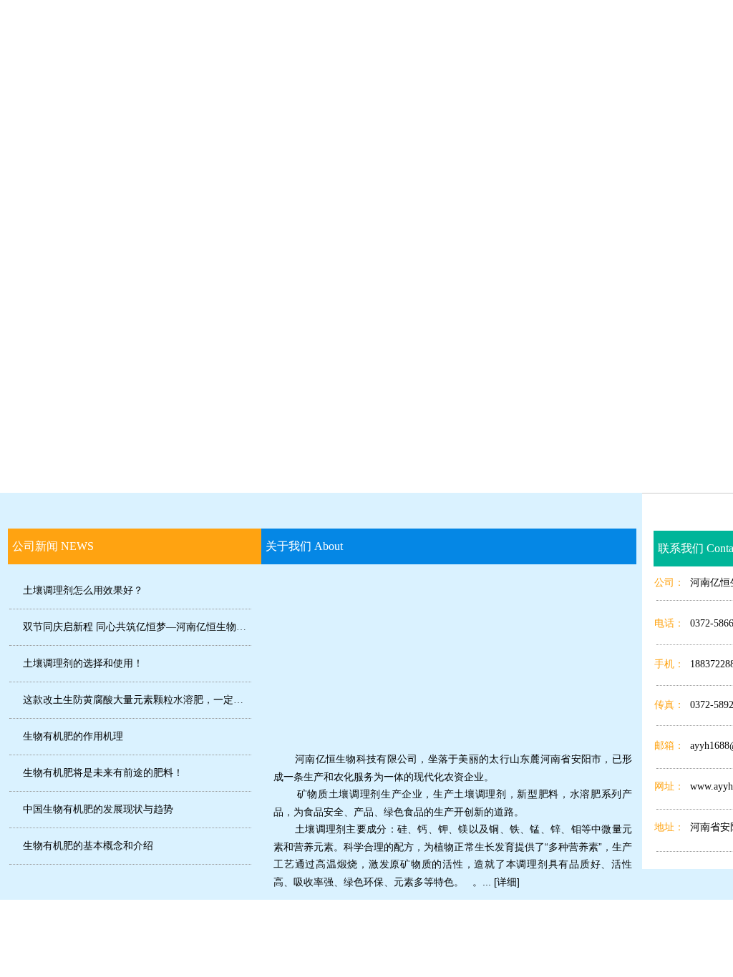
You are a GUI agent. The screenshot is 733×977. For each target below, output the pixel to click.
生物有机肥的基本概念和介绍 (88, 845)
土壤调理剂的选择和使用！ (83, 663)
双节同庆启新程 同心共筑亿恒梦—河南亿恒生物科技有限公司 (137, 627)
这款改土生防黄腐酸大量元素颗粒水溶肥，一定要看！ (137, 699)
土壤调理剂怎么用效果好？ (83, 590)
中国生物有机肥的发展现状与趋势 (98, 809)
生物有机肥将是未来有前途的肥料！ (103, 772)
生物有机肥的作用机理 (73, 736)
